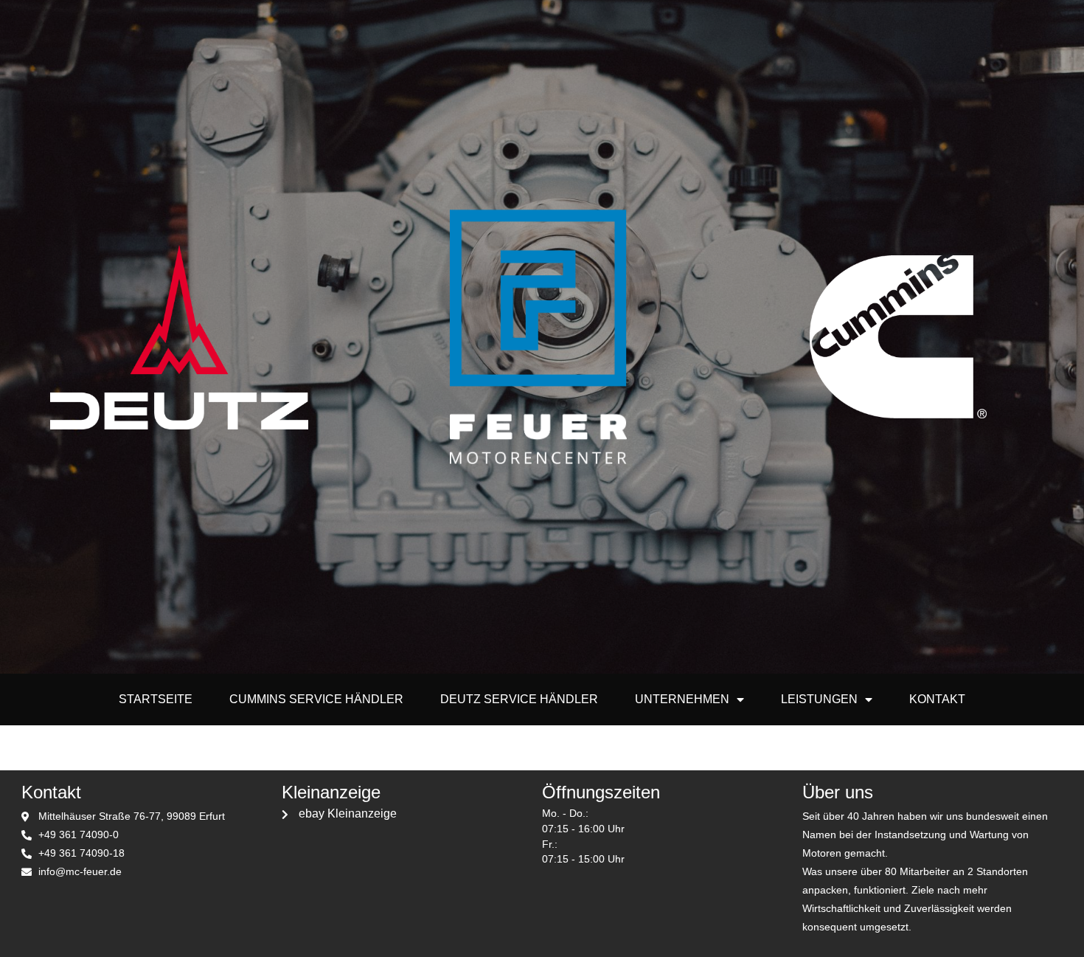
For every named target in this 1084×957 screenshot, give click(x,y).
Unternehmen (682, 699)
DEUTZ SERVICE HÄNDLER (519, 699)
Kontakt (937, 699)
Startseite (155, 699)
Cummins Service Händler (316, 699)
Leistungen (819, 699)
